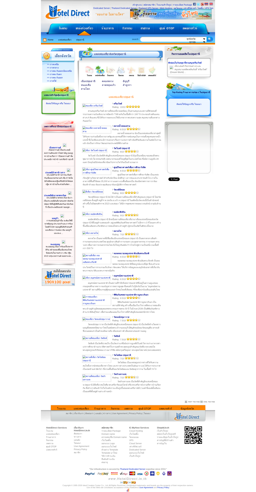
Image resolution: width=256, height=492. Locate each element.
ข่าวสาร (106, 413)
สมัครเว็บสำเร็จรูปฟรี (166, 434)
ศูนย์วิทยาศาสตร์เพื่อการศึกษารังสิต (130, 167)
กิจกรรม (127, 30)
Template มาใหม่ (109, 453)
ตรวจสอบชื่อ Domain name (114, 437)
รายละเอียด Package (182, 5)
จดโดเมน (178, 8)
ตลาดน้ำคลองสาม (122, 126)
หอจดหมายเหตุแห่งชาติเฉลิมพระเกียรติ (131, 253)
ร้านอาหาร (107, 30)
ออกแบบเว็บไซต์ (109, 446)
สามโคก (85, 89)
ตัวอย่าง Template (110, 450)
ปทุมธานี (80, 40)
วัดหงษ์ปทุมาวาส (121, 317)
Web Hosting (166, 8)
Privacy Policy (135, 413)
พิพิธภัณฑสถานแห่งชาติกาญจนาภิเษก (131, 295)
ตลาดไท (117, 231)
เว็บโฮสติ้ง (106, 440)
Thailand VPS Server (148, 8)
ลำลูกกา (127, 85)
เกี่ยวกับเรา (79, 413)
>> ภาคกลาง (53, 67)
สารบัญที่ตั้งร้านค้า (165, 440)
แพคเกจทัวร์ (196, 30)
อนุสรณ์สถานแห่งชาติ (123, 276)
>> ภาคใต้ (51, 81)
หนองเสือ (86, 85)
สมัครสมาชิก (149, 5)
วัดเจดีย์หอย (119, 189)
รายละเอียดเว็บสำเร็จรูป (167, 437)
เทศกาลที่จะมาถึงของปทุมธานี (57, 126)
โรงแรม (56, 30)
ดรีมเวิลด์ (118, 103)
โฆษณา (147, 413)
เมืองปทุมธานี (88, 81)
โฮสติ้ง (200, 8)
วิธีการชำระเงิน (108, 456)
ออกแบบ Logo (108, 443)
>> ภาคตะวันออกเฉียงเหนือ (59, 71)
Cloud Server (135, 443)
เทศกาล (146, 30)
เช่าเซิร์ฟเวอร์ (190, 8)
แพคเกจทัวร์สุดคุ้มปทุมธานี (56, 95)
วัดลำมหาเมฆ (120, 374)
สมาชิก (69, 413)
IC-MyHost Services (139, 428)
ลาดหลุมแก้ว (108, 85)
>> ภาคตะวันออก (55, 77)
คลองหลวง (107, 81)
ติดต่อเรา (89, 413)
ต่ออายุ (105, 462)
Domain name (108, 434)
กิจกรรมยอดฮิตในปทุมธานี (186, 54)
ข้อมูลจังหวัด (187, 408)
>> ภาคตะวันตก (54, 74)
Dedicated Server (101, 8)
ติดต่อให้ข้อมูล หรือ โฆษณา (58, 103)
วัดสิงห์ (117, 336)
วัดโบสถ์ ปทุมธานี (122, 148)
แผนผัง (98, 413)
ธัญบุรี (126, 81)
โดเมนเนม (134, 437)
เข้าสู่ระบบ (137, 5)
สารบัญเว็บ (162, 443)
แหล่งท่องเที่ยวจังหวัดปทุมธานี (110, 54)
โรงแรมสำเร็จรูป (164, 5)
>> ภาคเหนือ (53, 64)
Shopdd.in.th (163, 428)
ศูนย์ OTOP (166, 30)
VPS (131, 440)
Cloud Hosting (136, 431)
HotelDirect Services (56, 428)
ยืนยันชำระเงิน (108, 459)
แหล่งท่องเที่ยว (84, 30)
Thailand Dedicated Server (124, 8)
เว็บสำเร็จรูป (134, 456)
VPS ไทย (209, 8)
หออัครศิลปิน (119, 212)
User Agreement (119, 413)
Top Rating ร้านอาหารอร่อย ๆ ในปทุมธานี (191, 92)
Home (50, 40)
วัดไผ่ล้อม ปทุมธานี (122, 355)
